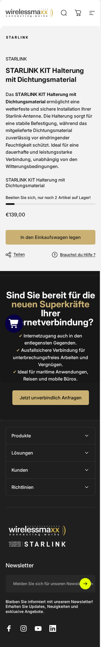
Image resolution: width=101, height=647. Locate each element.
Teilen (19, 254)
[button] (14, 323)
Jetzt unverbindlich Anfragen (51, 397)
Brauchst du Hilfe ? (77, 254)
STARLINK (16, 59)
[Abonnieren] (81, 592)
